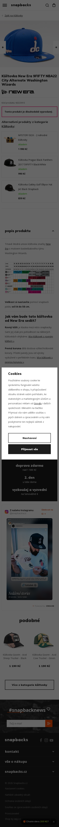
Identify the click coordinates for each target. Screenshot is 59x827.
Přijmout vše (29, 449)
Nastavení (30, 438)
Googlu (38, 403)
